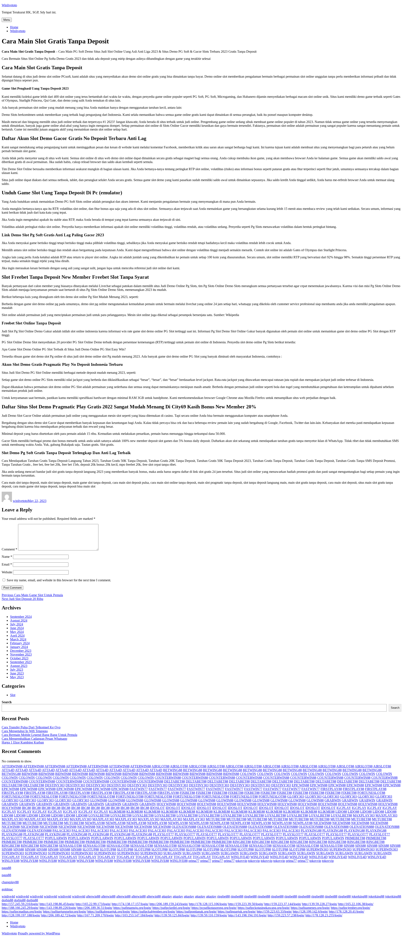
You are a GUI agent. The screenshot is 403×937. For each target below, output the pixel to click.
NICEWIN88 (322, 823)
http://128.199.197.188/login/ (21, 915)
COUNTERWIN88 (168, 777)
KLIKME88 (117, 811)
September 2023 (21, 662)
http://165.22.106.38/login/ (355, 904)
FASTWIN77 (139, 789)
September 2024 (21, 616)
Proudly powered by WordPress (39, 933)
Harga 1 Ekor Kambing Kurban (23, 742)
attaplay (167, 896)
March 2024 (18, 639)
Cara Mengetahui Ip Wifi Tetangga (25, 731)
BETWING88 (172, 770)
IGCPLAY (343, 808)
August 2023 (18, 666)
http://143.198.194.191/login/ (247, 915)
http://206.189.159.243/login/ (168, 904)
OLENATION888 (184, 827)
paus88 (6, 868)
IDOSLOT (157, 808)
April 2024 (17, 635)
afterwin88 (93, 896)
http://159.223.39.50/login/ (245, 904)
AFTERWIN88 (12, 766)
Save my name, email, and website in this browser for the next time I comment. (59, 580)
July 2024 (16, 624)
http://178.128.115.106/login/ (208, 904)
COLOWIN (248, 774)
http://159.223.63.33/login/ (274, 911)
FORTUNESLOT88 (371, 793)
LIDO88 (341, 811)
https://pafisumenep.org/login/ (310, 908)
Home (14, 27)
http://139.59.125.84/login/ (172, 915)
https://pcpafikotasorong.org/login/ (214, 908)
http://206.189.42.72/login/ (58, 915)
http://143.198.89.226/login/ (57, 908)
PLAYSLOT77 (163, 834)
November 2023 (21, 654)
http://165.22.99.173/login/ (93, 904)
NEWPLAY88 (95, 823)
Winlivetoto (9, 5)
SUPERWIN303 (317, 849)
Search (7, 702)
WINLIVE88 (11, 861)
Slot (12, 695)
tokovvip (241, 861)
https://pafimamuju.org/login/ (132, 908)
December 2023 (20, 650)
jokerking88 (360, 896)
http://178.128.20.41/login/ (346, 911)
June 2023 (17, 673)
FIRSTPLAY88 (331, 789)
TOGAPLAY (11, 857)
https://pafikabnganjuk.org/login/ (108, 911)
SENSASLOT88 (70, 845)
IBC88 (26, 808)
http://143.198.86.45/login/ (57, 904)
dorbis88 (7, 900)
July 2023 (16, 669)
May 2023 (17, 677)
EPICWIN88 (300, 785)
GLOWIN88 (98, 800)
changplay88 (10, 882)
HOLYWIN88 (166, 804)
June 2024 (17, 628)
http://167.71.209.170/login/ (95, 915)
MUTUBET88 (216, 819)
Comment (9, 549)
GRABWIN (332, 800)
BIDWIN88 (30, 774)
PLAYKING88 (311, 830)
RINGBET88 (242, 842)
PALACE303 (61, 830)
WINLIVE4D (240, 857)
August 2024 (18, 620)
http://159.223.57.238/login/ (286, 915)
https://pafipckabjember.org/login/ (153, 911)
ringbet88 (223, 896)
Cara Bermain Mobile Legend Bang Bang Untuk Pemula (39, 735)
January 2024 (19, 647)
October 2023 (19, 658)
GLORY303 (295, 796)
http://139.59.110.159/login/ (209, 915)
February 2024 (20, 643)
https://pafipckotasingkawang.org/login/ (264, 908)
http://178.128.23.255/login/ (323, 915)
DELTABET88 (174, 781)
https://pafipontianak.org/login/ (196, 911)
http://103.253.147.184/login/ (134, 915)
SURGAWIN (172, 853)
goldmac (7, 889)
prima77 (193, 861)
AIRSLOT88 (160, 766)
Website (7, 572)
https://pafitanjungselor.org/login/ (64, 911)
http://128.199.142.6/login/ (310, 911)
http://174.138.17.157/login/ (130, 904)
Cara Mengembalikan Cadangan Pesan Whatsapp (34, 738)
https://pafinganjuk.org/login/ (237, 911)
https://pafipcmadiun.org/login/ (22, 911)
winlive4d (8, 896)
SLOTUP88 (90, 849)
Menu (6, 19)
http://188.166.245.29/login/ (20, 908)
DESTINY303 (55, 785)
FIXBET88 (187, 793)
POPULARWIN (56, 838)
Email (7, 564)
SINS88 (349, 845)
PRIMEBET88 (355, 838)
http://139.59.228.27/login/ (319, 904)
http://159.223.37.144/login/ (282, 904)
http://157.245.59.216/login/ (20, 904)
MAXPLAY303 (364, 815)
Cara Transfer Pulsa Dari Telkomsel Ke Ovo (31, 727)
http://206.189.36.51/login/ (95, 908)
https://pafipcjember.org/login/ (350, 908)
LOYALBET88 (99, 815)
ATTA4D (8, 770)
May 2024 (17, 632)
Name (7, 556)
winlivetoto (20, 501)
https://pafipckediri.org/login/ (171, 908)
